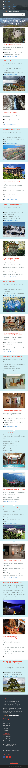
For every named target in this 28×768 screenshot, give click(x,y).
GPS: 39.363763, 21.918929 (11, 427)
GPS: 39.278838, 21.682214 (11, 221)
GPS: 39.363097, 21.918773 (11, 373)
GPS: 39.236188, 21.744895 (11, 599)
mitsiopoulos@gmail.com (10, 4)
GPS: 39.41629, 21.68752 (10, 296)
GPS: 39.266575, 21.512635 (11, 502)
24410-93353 (7, 1)
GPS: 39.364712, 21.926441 (11, 577)
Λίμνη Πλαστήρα (6, 723)
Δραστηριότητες (6, 725)
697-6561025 (7, 3)
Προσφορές (5, 728)
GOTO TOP (14, 762)
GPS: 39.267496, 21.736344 (10, 6)
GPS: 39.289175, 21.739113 (11, 144)
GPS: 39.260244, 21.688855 (11, 57)
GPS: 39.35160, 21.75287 (10, 276)
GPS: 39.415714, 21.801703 (11, 523)
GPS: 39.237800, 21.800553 (11, 656)
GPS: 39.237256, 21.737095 (11, 75)
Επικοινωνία (5, 730)
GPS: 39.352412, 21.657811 (11, 124)
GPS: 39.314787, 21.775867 (11, 199)
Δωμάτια (5, 721)
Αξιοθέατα (5, 727)
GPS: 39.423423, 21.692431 (11, 351)
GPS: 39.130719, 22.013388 (11, 452)
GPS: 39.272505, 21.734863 (11, 676)
